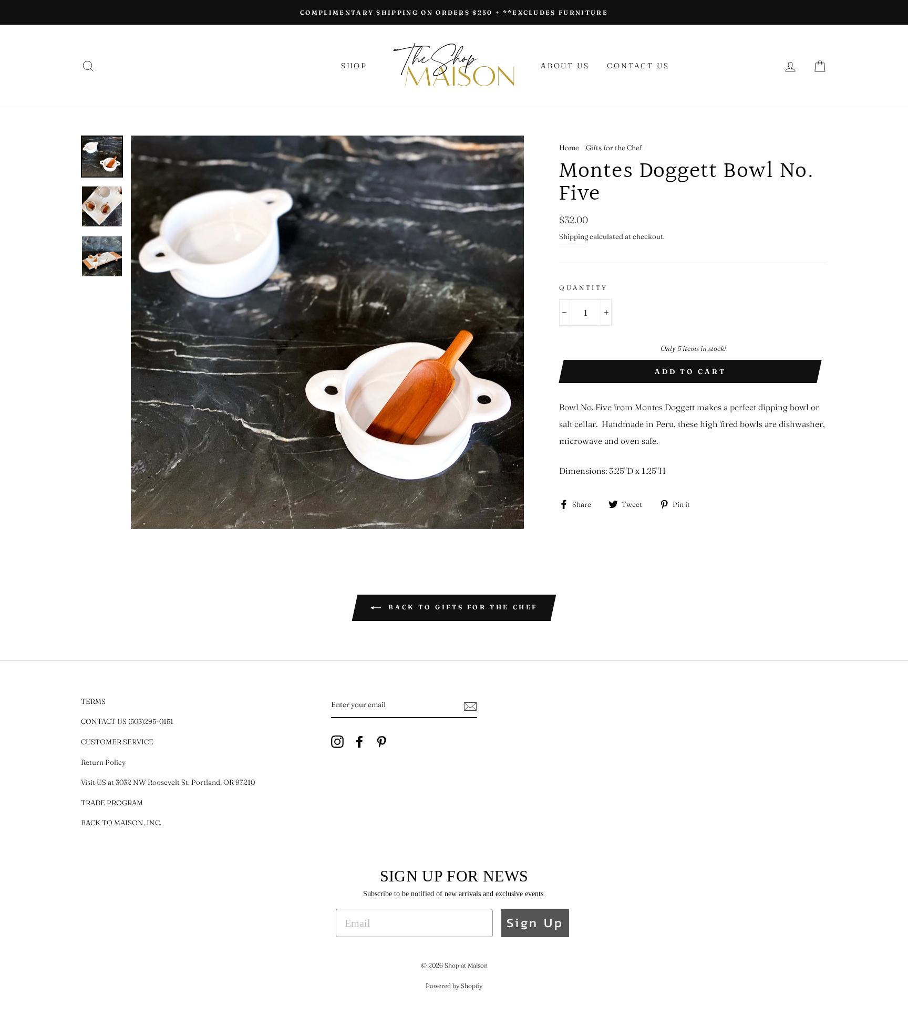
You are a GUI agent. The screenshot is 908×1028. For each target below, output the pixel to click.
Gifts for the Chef (614, 147)
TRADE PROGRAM (112, 802)
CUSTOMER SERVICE (117, 742)
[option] (454, 12)
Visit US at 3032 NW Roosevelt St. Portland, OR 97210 (168, 782)
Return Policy (103, 762)
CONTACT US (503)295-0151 (127, 721)
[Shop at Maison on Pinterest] (381, 741)
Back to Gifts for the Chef (461, 607)
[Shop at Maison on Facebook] (359, 741)
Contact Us (638, 65)
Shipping (573, 236)
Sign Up (535, 922)
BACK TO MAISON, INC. (121, 822)
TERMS (93, 701)
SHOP (354, 65)
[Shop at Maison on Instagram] (337, 741)
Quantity (583, 288)
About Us (565, 65)
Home (569, 147)
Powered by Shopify (454, 986)
